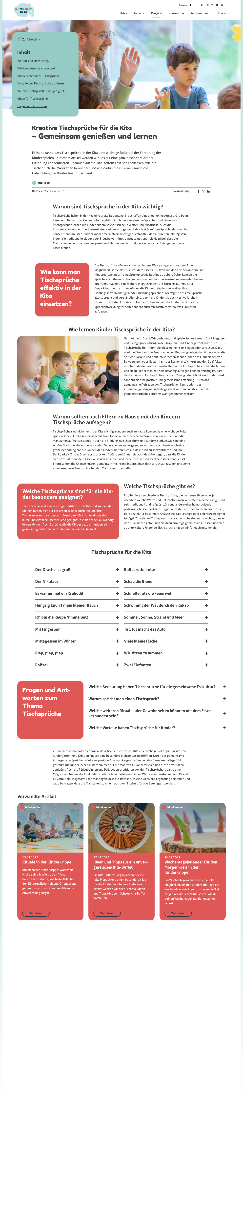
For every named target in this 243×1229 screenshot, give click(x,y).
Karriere (138, 13)
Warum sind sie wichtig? (33, 60)
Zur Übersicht (31, 39)
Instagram (207, 4)
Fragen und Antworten (32, 106)
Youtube (217, 4)
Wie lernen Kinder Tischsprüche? (39, 76)
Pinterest (202, 4)
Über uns (223, 13)
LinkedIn (226, 4)
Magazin (156, 13)
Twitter (203, 191)
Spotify (222, 4)
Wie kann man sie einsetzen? (36, 68)
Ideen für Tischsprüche (32, 98)
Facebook (212, 4)
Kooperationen (200, 13)
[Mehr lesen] (50, 861)
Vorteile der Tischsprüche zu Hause (40, 83)
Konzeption (176, 13)
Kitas (123, 13)
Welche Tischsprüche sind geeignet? (41, 91)
